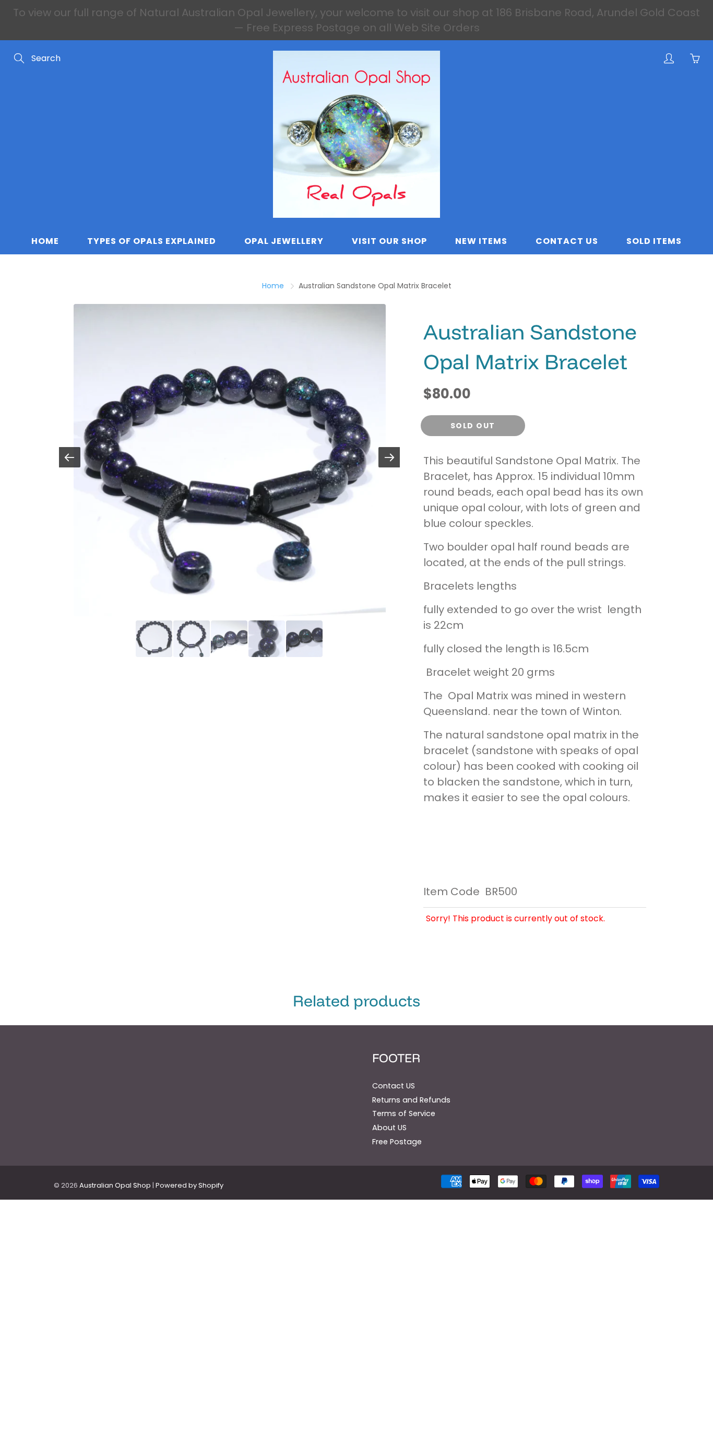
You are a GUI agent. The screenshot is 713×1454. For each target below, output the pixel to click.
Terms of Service (403, 1113)
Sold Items (654, 241)
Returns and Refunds (411, 1100)
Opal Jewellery (284, 241)
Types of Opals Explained (151, 241)
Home (45, 241)
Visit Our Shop (389, 241)
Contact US (393, 1086)
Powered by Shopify (189, 1185)
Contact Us (567, 241)
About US (389, 1127)
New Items (481, 241)
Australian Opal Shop (115, 1185)
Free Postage (397, 1141)
